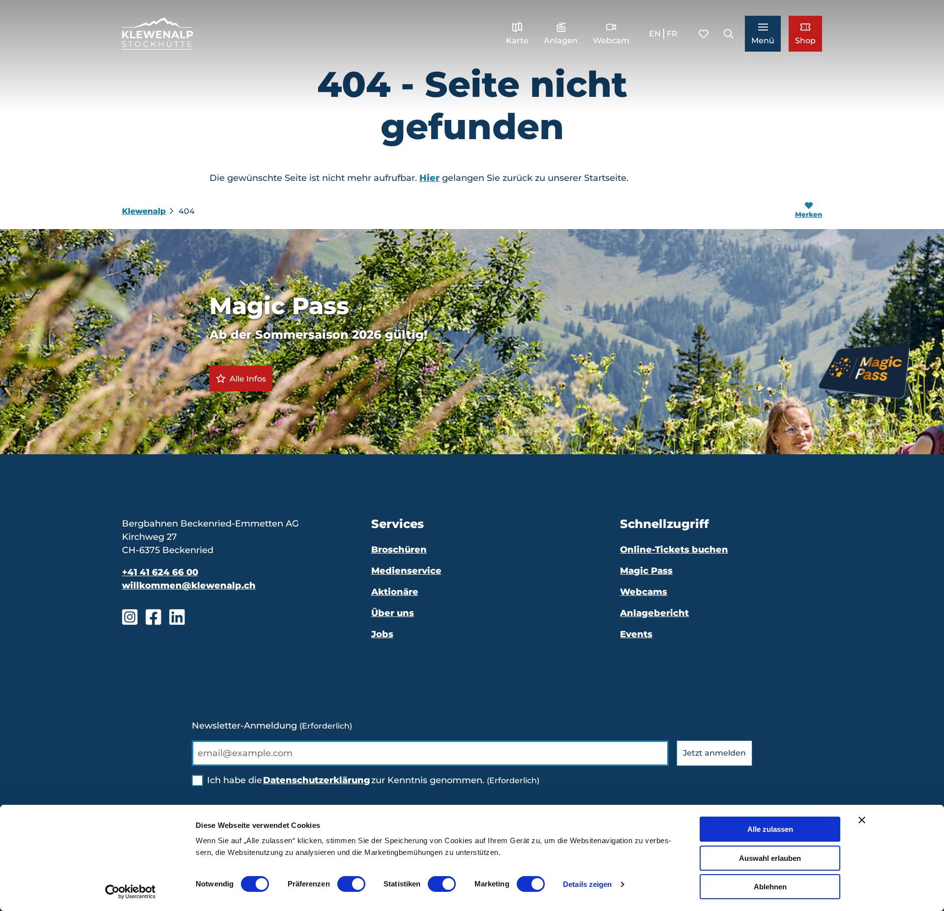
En (655, 33)
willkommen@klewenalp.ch (189, 585)
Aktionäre (394, 592)
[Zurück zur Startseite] (157, 34)
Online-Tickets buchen (674, 549)
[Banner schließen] (861, 820)
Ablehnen (770, 886)
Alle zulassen (770, 829)
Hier (429, 178)
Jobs (382, 634)
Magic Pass (646, 570)
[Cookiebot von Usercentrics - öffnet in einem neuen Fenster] (131, 891)
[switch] (351, 884)
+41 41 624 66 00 (160, 572)
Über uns (392, 613)
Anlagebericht (654, 613)
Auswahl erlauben (770, 858)
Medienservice (406, 570)
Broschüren (399, 549)
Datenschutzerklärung (316, 780)
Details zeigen (587, 884)
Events (636, 634)
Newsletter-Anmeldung (272, 725)
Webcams (643, 592)
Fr (672, 33)
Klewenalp (144, 211)
